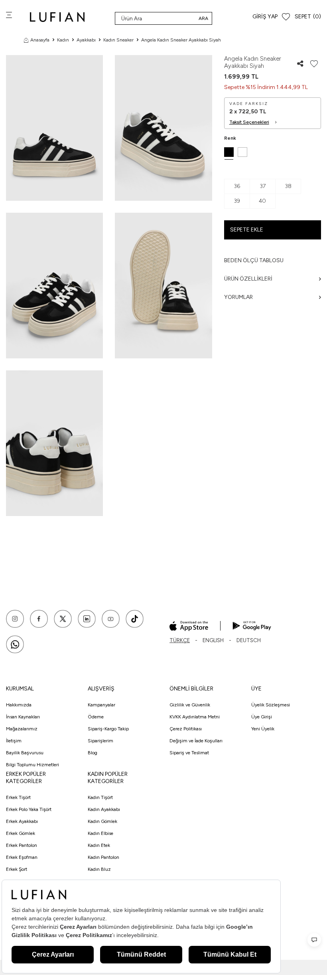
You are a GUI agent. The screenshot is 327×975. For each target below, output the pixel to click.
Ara (203, 18)
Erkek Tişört (18, 797)
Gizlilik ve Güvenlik (189, 705)
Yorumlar (238, 297)
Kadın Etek (99, 845)
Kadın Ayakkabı (104, 809)
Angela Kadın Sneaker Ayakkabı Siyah (181, 40)
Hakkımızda (19, 705)
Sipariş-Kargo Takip (108, 729)
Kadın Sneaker (118, 40)
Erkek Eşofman (21, 857)
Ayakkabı (86, 40)
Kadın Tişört (100, 797)
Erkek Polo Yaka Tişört (28, 809)
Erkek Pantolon (21, 845)
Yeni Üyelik (262, 729)
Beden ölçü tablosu (254, 260)
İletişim (14, 741)
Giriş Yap (265, 16)
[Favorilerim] (286, 17)
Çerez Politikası (185, 729)
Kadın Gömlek (102, 821)
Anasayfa (39, 40)
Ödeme (96, 717)
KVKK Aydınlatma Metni (194, 717)
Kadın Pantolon (103, 857)
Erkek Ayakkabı (22, 821)
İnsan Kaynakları (23, 717)
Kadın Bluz (99, 869)
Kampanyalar (101, 705)
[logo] (57, 17)
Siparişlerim (100, 741)
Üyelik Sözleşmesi (270, 705)
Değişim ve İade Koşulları (196, 741)
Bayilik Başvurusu (24, 752)
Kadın (63, 40)
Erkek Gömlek (20, 833)
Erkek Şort (16, 869)
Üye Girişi (261, 717)
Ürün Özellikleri (248, 278)
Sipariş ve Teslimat (189, 752)
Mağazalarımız (21, 729)
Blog (92, 752)
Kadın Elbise (100, 833)
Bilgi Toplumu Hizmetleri (32, 764)
